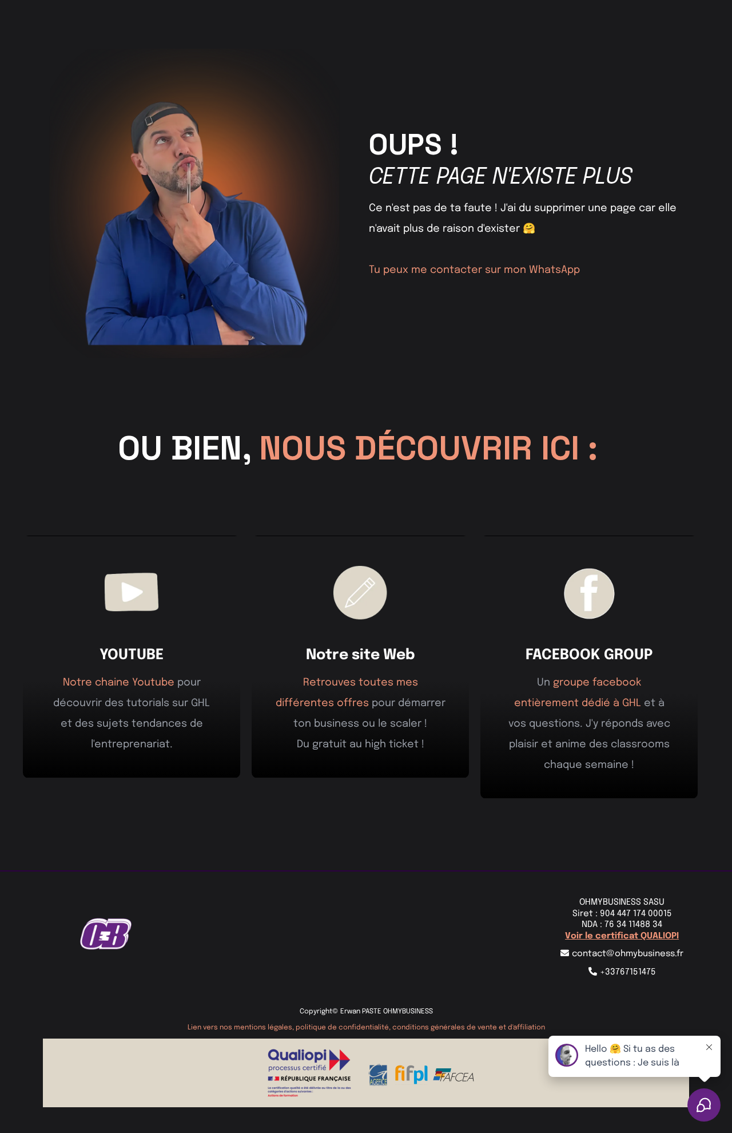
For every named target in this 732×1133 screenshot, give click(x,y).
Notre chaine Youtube (118, 683)
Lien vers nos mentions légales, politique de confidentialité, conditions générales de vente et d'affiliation (366, 1027)
